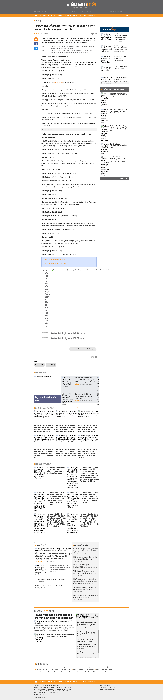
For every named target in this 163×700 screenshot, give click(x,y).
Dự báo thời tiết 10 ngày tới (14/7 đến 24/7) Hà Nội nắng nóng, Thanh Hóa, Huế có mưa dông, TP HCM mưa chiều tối (88, 454)
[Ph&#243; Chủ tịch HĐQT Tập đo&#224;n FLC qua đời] (107, 70)
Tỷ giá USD (109, 667)
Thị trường (52, 15)
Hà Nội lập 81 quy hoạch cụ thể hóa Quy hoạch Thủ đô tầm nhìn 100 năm (85, 551)
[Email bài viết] (95, 33)
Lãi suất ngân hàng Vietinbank (82, 671)
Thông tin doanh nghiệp (113, 89)
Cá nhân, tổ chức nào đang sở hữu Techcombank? (120, 58)
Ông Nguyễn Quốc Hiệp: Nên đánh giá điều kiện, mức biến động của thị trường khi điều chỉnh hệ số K (53, 556)
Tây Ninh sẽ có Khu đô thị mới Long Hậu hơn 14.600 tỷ (51, 579)
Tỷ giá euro (101, 667)
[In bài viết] (92, 33)
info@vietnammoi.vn (43, 696)
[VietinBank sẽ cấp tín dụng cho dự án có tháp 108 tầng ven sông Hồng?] (40, 637)
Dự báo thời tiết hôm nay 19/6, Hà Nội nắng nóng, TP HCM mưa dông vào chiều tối (85, 380)
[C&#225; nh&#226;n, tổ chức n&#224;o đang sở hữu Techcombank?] (107, 59)
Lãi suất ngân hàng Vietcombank (103, 671)
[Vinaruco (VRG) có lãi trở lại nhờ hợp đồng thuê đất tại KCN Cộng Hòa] (105, 116)
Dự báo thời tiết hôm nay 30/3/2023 (54, 263)
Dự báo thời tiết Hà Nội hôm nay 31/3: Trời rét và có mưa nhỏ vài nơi (85, 64)
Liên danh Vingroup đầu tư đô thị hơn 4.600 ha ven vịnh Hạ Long (118, 94)
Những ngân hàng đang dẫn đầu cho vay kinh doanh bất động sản (53, 616)
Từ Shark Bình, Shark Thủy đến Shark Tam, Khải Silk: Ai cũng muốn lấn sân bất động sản (118, 128)
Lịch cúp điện (54, 669)
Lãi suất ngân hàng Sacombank (46, 671)
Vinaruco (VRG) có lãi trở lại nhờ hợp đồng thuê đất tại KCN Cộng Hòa (118, 111)
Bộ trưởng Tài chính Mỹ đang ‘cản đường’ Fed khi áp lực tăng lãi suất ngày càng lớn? (120, 80)
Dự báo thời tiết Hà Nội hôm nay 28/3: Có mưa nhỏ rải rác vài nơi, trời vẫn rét (68, 334)
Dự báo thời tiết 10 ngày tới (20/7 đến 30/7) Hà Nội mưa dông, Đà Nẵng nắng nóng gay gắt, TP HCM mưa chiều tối (44, 454)
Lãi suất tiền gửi (89, 669)
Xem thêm (123, 178)
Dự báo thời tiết (39, 365)
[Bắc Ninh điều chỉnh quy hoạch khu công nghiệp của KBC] (105, 148)
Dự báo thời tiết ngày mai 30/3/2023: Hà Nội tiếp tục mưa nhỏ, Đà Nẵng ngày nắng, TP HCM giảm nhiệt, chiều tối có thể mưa (71, 51)
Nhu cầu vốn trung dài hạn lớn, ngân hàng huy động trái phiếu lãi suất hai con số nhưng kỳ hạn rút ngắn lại (120, 37)
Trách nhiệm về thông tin (40, 697)
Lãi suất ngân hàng (65, 669)
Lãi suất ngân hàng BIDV (64, 671)
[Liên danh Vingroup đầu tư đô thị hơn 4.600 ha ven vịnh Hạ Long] (105, 99)
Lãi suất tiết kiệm (78, 669)
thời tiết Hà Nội (51, 365)
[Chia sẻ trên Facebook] (36, 43)
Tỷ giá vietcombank (42, 669)
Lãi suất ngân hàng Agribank (104, 669)
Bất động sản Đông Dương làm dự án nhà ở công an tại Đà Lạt (87, 653)
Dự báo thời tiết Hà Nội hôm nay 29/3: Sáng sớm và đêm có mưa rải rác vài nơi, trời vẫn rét (47, 298)
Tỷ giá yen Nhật (119, 667)
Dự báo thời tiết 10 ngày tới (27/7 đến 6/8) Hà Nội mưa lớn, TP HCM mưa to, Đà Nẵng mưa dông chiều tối (65, 428)
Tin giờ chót (41, 545)
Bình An (36, 33)
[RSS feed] (46, 11)
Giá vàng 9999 (53, 667)
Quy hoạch (42, 15)
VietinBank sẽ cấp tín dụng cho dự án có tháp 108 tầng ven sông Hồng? (60, 635)
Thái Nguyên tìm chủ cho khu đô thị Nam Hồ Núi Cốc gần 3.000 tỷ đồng (86, 646)
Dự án (60, 15)
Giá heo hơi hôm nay (89, 667)
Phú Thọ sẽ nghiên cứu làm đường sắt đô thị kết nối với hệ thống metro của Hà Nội (60, 567)
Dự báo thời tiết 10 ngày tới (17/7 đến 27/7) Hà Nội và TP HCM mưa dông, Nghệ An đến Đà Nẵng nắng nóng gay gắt (66, 453)
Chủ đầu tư (67, 15)
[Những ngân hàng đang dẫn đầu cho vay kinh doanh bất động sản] (54, 622)
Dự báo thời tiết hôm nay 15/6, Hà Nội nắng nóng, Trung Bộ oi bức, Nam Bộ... (84, 396)
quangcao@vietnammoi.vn (111, 689)
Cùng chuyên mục (43, 464)
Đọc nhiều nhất (81, 545)
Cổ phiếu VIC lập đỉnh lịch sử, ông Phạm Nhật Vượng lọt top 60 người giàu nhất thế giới (120, 48)
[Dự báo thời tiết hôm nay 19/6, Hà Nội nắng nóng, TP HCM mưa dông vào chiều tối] (68, 382)
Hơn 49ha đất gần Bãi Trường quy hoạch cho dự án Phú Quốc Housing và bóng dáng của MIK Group (118, 159)
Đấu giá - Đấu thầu (79, 15)
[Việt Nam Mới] (81, 5)
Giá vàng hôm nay (42, 667)
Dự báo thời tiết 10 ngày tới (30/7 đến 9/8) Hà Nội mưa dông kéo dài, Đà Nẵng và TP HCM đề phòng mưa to (44, 428)
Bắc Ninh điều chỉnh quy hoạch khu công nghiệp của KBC (118, 145)
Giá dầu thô (78, 667)
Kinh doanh (91, 15)
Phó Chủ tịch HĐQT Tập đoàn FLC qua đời (121, 67)
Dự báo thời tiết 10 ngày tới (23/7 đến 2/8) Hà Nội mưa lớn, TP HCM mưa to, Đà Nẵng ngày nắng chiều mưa (87, 428)
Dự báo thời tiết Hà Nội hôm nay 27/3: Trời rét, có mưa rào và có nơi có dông (67, 339)
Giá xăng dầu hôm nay (66, 667)
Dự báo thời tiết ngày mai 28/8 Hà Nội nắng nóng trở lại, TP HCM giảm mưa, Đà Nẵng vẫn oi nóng (56, 470)
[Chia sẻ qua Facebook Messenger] (36, 48)
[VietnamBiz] (108, 29)
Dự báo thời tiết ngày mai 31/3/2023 (54, 259)
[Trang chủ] (36, 15)
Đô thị (38, 21)
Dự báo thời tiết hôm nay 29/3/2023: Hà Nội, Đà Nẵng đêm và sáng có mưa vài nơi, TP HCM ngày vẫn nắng (72, 47)
